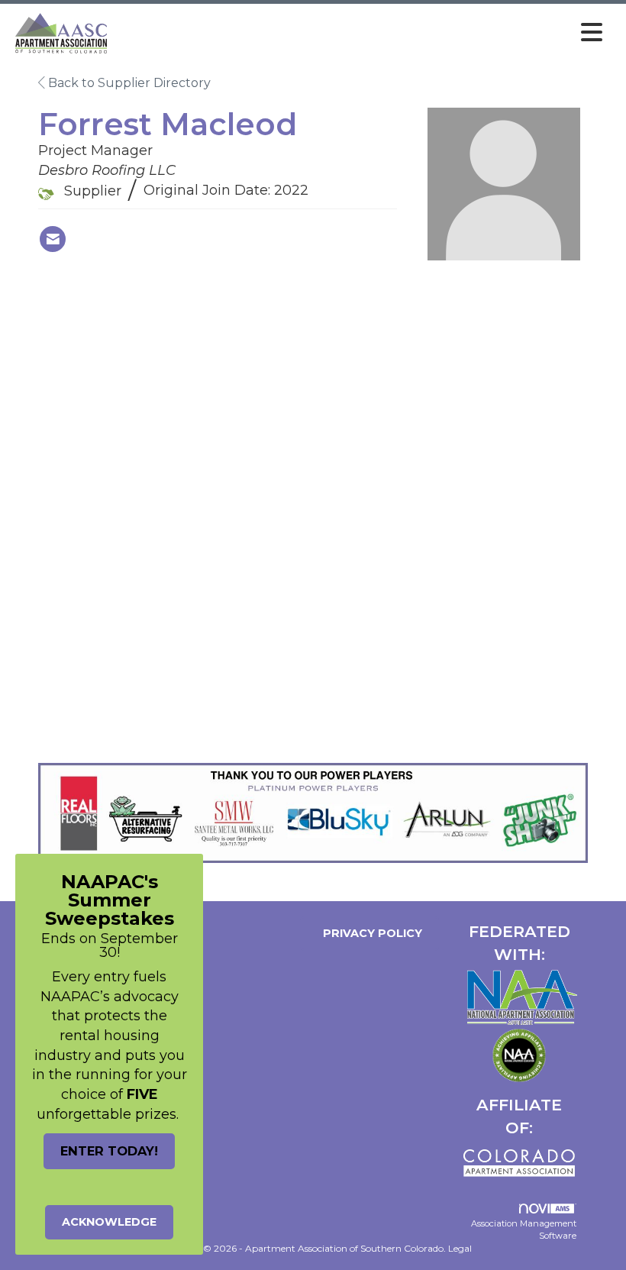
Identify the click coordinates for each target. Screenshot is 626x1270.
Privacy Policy (369, 933)
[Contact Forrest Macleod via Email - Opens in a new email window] (52, 239)
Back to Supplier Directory (128, 83)
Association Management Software (523, 1229)
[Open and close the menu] (360, 33)
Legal (460, 1248)
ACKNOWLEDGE (109, 1222)
